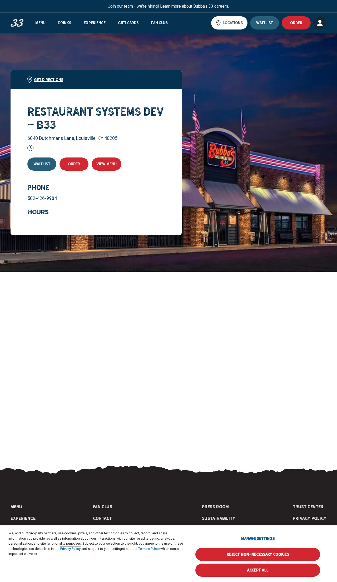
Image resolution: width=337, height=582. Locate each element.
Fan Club (159, 23)
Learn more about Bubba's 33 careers (194, 6)
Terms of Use (148, 549)
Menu (40, 23)
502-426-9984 (42, 198)
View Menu (106, 164)
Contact (102, 518)
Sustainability (218, 518)
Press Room (215, 507)
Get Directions (48, 79)
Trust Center (308, 507)
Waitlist (264, 23)
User (319, 22)
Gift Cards (128, 23)
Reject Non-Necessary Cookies (258, 554)
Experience (95, 23)
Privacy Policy (309, 518)
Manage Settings (258, 538)
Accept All (257, 570)
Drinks (64, 23)
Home (17, 23)
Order (74, 164)
